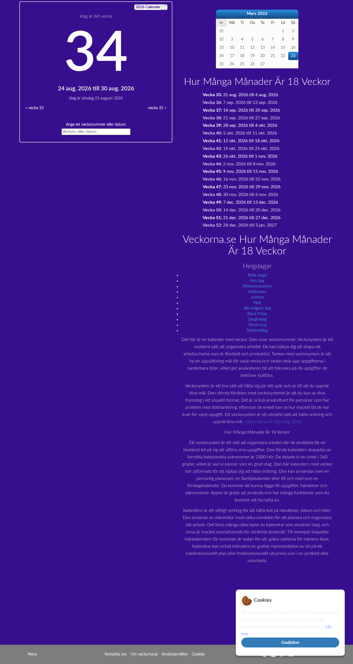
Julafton (257, 297)
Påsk (257, 303)
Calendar (148, 7)
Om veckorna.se (144, 654)
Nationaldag (257, 330)
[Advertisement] (95, 181)
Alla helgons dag (257, 308)
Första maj (257, 325)
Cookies (198, 654)
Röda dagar (257, 275)
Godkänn (290, 642)
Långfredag (257, 319)
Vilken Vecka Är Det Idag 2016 (272, 422)
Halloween (257, 292)
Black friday (257, 314)
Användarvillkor (175, 654)
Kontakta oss (116, 654)
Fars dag (257, 281)
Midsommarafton (257, 286)
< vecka (34, 108)
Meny (32, 654)
